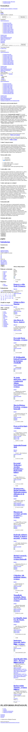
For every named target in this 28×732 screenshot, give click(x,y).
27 (10, 298)
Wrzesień (5, 322)
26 (9, 298)
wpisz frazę (5, 17)
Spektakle (5, 285)
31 (5, 299)
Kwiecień (5, 316)
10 (5, 295)
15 (1, 296)
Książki (5, 275)
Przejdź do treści (6, 2)
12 (9, 295)
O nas (4, 708)
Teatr (4, 273)
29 (1, 299)
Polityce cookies (13, 139)
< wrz (2, 290)
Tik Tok (11, 100)
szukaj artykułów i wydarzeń (6, 45)
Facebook (3, 41)
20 (10, 296)
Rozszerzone (7, 159)
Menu (2, 75)
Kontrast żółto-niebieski (8, 31)
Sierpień (5, 321)
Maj (4, 318)
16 (3, 296)
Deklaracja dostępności (8, 711)
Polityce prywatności (15, 134)
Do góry (15, 702)
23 (3, 298)
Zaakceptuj (3, 235)
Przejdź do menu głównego (9, 1)
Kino (4, 284)
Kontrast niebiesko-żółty (8, 32)
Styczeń (5, 313)
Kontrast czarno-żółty (8, 28)
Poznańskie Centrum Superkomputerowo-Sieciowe (10, 722)
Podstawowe (7, 160)
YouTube (7, 100)
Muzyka (5, 271)
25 (7, 298)
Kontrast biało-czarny (8, 25)
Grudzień (5, 326)
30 (3, 299)
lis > (12, 290)
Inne (4, 277)
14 (12, 295)
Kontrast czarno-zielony (8, 29)
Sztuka (4, 276)
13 (10, 295)
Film (4, 274)
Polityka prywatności (7, 712)
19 (9, 296)
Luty (4, 314)
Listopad (5, 325)
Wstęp (4, 311)
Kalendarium (5, 242)
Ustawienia (3, 234)
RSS (18, 100)
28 (12, 298)
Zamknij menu (4, 35)
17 (5, 296)
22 (1, 298)
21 (12, 296)
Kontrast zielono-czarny (8, 30)
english (2, 13)
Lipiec (4, 320)
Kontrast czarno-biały (8, 24)
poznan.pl (3, 250)
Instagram (3, 42)
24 (5, 298)
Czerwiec (5, 319)
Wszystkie (7, 157)
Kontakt (5, 709)
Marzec (4, 315)
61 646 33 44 (3, 48)
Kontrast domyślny (7, 23)
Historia (5, 279)
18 (7, 296)
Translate (11, 73)
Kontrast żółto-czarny (8, 26)
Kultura (6, 250)
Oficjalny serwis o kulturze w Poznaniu (9, 8)
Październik (5, 324)
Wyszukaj (23, 17)
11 (6, 295)
